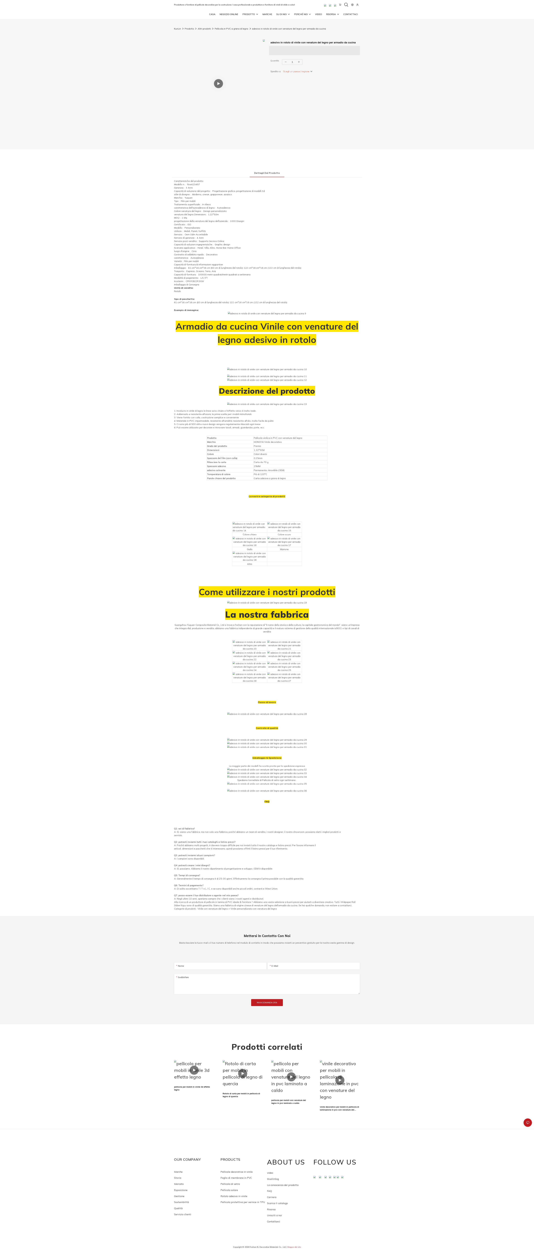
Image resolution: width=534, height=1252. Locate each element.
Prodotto (189, 28)
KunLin (177, 28)
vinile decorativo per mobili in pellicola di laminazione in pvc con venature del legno (339, 1108)
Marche (178, 1171)
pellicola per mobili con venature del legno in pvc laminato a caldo (288, 1101)
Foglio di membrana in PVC (236, 1177)
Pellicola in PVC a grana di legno (231, 28)
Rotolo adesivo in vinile (234, 1196)
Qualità (178, 1208)
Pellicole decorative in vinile (237, 1171)
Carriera (271, 1197)
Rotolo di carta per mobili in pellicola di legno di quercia (241, 1095)
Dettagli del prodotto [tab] (267, 173)
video (270, 1172)
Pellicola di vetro (230, 1183)
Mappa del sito (294, 1247)
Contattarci (273, 1221)
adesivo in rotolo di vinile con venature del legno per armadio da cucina (289, 28)
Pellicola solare (229, 1189)
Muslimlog (273, 1178)
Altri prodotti (204, 28)
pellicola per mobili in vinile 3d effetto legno (192, 1088)
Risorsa (271, 1209)
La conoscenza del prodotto (283, 1184)
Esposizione (180, 1189)
